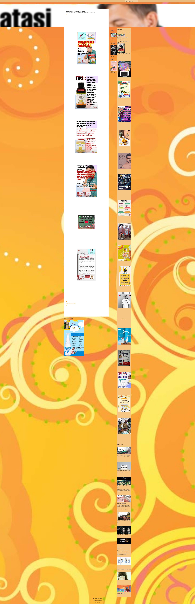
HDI (71, 303)
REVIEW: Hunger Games (121, 593)
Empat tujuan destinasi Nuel (121, 503)
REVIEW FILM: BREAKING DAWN (122, 534)
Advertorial (68, 303)
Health (75, 303)
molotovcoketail (100, 600)
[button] (66, 14)
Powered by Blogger (98, 598)
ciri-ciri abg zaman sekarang (121, 580)
